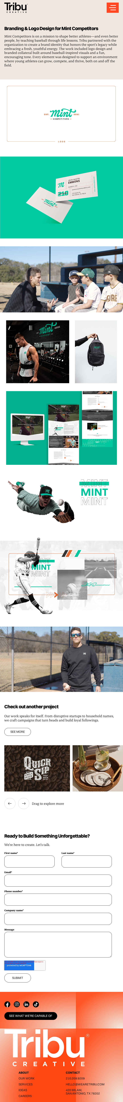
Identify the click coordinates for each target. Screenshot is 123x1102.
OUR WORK (27, 1078)
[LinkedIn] (26, 1004)
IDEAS (23, 1090)
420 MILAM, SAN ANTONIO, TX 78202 (83, 1091)
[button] (10, 803)
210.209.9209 (75, 1078)
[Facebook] (7, 1004)
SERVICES (26, 1084)
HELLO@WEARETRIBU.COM (85, 1084)
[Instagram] (17, 1004)
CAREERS (25, 1096)
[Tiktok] (36, 1004)
